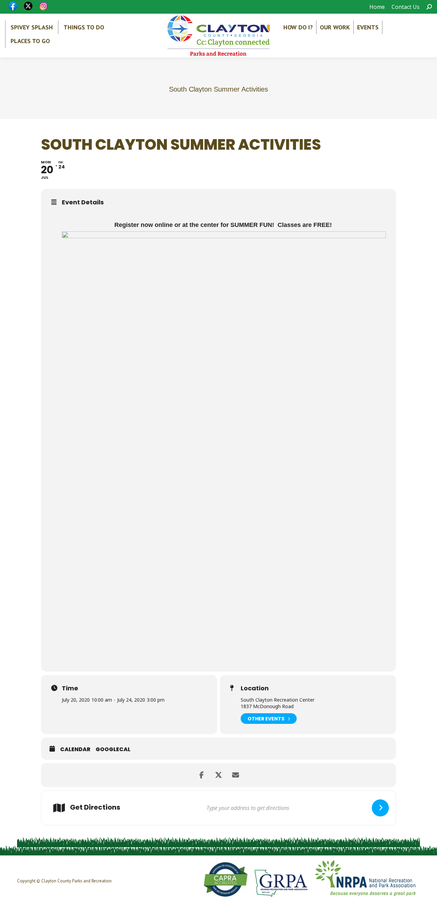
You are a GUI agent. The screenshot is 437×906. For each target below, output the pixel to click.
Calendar (75, 749)
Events (368, 27)
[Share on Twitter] (218, 775)
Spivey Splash (32, 27)
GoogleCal (113, 749)
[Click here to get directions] (380, 807)
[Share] (201, 775)
